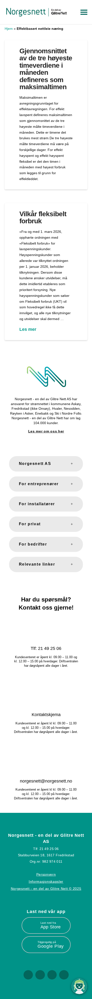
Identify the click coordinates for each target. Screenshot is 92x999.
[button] (83, 12)
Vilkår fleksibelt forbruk (42, 217)
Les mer (27, 329)
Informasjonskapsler (46, 881)
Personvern (46, 874)
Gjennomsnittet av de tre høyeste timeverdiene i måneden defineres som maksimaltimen (45, 69)
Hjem (9, 29)
